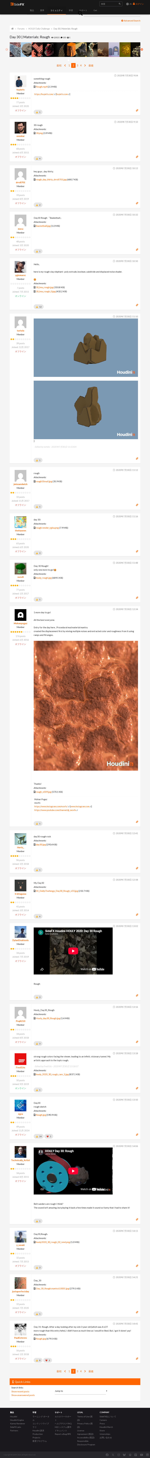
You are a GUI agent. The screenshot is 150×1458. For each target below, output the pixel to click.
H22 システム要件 (63, 1427)
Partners (14, 1430)
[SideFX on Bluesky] (124, 1455)
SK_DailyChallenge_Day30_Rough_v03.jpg (57, 890)
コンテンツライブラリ (41, 1425)
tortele (20, 330)
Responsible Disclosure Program (86, 1443)
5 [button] (77, 60)
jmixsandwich (20, 484)
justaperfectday (20, 1291)
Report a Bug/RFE (63, 1434)
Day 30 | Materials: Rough (65, 28)
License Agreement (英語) (85, 1432)
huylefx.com (62, 94)
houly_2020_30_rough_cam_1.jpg (52, 1074)
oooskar (20, 136)
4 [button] (75, 60)
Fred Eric (20, 1067)
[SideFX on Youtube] (141, 1455)
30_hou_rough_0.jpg (46, 291)
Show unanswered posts (23, 1395)
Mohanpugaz (20, 623)
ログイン (139, 4)
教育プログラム (40, 1441)
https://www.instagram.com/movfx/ (51, 806)
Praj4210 (20, 1021)
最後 (90, 65)
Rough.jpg (41, 1114)
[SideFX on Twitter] (113, 1455)
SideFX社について (108, 1416)
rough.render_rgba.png (47, 527)
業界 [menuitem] (42, 10)
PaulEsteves (20, 1337)
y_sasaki (20, 1245)
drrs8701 (20, 182)
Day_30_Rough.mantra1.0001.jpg (52, 1288)
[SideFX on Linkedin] (147, 1455)
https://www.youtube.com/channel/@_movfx (55, 810)
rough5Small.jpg (44, 481)
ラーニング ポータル (41, 1418)
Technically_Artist (20, 1160)
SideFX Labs (15, 1427)
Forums (21, 28)
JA (130, 4)
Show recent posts (20, 1391)
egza (20, 1114)
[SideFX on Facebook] (107, 1455)
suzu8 (20, 577)
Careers (103, 1420)
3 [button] (73, 60)
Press (102, 1423)
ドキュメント (61, 1430)
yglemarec (20, 275)
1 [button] (68, 60)
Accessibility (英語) (85, 1437)
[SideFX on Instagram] (118, 1455)
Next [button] (142, 49)
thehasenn (20, 530)
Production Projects (38, 1436)
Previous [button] (7, 49)
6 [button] (79, 60)
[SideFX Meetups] (130, 1455)
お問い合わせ (106, 1437)
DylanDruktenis (20, 940)
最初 (59, 65)
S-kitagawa (20, 893)
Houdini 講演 (38, 1430)
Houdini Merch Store (106, 1429)
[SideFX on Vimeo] (135, 1455)
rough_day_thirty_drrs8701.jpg (51, 179)
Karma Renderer (17, 1423)
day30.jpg (41, 844)
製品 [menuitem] (32, 10)
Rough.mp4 (41, 86)
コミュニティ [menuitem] (56, 10)
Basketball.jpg (43, 225)
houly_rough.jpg (44, 577)
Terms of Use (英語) (85, 1418)
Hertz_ (20, 847)
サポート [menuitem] (83, 10)
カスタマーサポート (63, 1418)
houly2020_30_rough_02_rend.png (53, 1242)
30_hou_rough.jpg (44, 287)
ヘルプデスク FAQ (63, 1423)
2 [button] (71, 60)
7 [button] (82, 60)
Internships (105, 1434)
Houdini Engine (17, 1420)
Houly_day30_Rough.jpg (48, 1018)
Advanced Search (131, 20)
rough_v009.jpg (43, 791)
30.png (39, 133)
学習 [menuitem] (71, 10)
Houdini (13, 1416)
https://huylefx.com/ (43, 94)
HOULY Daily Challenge (39, 28)
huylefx (20, 89)
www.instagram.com (79, 806)
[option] (15, 49)
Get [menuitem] (95, 10)
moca (20, 228)
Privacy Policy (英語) (85, 1425)
